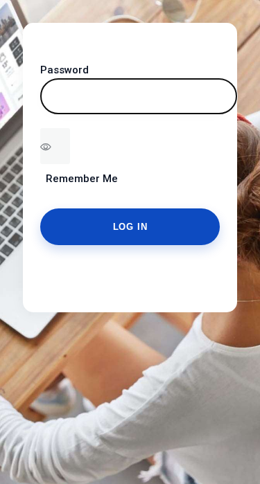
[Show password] (55, 146)
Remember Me (79, 178)
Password (64, 70)
